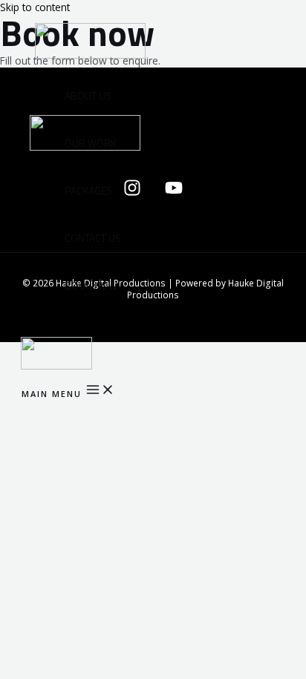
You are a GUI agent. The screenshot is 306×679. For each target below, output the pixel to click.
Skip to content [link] (35, 7)
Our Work (91, 143)
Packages (88, 190)
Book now (91, 285)
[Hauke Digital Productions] (56, 365)
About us (88, 95)
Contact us (93, 238)
